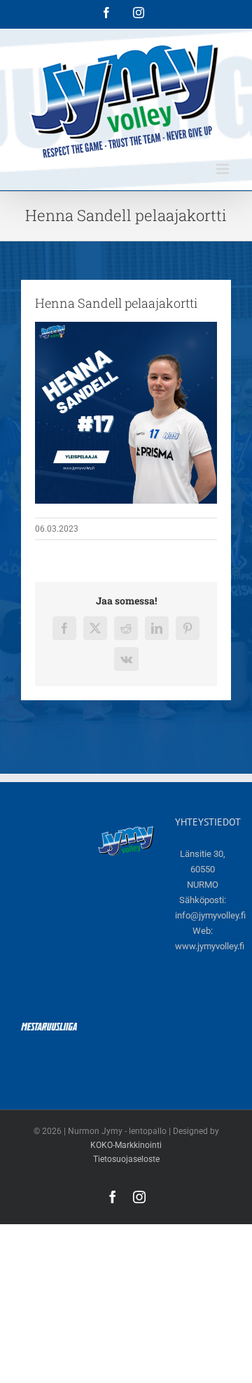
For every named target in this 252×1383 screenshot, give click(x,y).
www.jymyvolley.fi (209, 946)
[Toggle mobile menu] (223, 169)
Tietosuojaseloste (126, 1159)
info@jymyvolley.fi (210, 915)
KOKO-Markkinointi (126, 1145)
